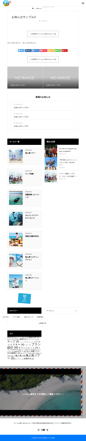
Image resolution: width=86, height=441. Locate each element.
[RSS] (47, 430)
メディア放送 (25, 349)
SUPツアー (18, 337)
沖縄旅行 (15, 353)
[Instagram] (39, 430)
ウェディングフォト (33, 339)
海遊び (38, 353)
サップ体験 (29, 174)
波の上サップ (24, 353)
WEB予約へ (68, 423)
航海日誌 (45, 423)
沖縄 (28, 351)
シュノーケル (23, 342)
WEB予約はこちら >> (24, 298)
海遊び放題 (11, 356)
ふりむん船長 (19, 339)
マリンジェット (28, 348)
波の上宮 (32, 353)
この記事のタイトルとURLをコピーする (43, 34)
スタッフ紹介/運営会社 (34, 423)
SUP (10, 337)
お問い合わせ (22, 423)
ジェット (32, 342)
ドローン (28, 345)
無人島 (20, 355)
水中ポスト (20, 351)
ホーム (16, 423)
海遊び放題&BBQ (32, 236)
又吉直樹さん (34, 349)
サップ (13, 341)
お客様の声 (33, 337)
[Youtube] (43, 430)
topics (24, 337)
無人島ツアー (30, 153)
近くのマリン (19, 358)
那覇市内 (29, 359)
